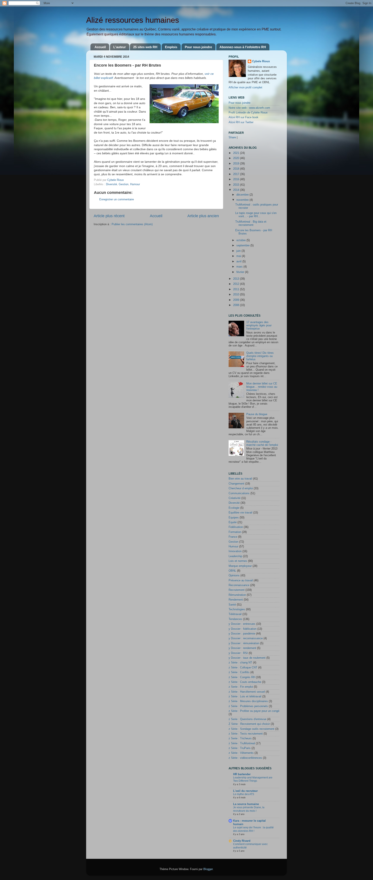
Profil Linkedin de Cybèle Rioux (248, 112)
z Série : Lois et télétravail (245, 696)
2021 (236, 153)
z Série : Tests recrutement (246, 733)
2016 (236, 179)
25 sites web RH (145, 47)
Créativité (234, 498)
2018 (236, 168)
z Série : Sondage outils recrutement (251, 728)
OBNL (232, 570)
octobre (241, 240)
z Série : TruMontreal (242, 743)
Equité (233, 522)
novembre (243, 199)
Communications (239, 493)
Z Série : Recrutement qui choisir (249, 723)
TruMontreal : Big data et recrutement (250, 223)
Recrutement (237, 589)
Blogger (208, 869)
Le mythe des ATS (243, 794)
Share (232, 137)
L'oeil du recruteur (245, 790)
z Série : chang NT (240, 662)
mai (239, 256)
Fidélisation (236, 527)
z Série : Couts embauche (245, 682)
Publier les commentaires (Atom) (132, 224)
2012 (236, 283)
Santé (232, 604)
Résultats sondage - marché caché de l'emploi (262, 443)
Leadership (235, 556)
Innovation (235, 551)
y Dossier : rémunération (244, 643)
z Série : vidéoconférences (245, 757)
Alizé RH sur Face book (243, 117)
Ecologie (234, 507)
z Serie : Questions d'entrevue (247, 719)
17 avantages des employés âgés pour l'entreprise (259, 325)
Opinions (234, 575)
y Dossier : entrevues (242, 623)
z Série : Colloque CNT (243, 667)
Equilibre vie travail (240, 512)
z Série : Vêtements (241, 752)
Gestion (123, 184)
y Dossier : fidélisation (242, 628)
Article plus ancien (203, 216)
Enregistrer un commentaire (116, 199)
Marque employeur (240, 566)
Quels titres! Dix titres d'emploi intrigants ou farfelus (260, 356)
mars (239, 266)
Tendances (235, 619)
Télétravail (235, 614)
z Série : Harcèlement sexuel (247, 691)
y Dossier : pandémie (242, 633)
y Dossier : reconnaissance (246, 638)
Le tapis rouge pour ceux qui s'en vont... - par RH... (256, 215)
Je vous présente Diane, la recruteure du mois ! (248, 809)
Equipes (234, 517)
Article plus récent (109, 216)
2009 (236, 299)
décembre (243, 194)
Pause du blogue (256, 414)
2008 (236, 305)
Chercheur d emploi (241, 488)
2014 (236, 189)
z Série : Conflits (239, 672)
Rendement (236, 599)
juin (239, 250)
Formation (235, 532)
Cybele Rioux (261, 61)
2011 (236, 289)
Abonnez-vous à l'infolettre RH (243, 47)
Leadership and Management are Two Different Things (252, 779)
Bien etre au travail (240, 478)
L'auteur (119, 47)
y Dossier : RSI (238, 653)
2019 (236, 163)
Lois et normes (238, 561)
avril (239, 261)
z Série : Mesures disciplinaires (248, 701)
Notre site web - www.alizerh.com (249, 107)
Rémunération (237, 594)
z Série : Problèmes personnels (248, 706)
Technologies (237, 609)
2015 (236, 184)
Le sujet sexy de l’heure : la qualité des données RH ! (253, 829)
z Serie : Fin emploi (241, 686)
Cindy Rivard (241, 840)
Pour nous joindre (198, 47)
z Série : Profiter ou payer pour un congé (254, 711)
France (233, 536)
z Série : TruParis (240, 748)
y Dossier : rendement (242, 648)
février (240, 272)
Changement (236, 483)
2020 (236, 158)
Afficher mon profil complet (245, 87)
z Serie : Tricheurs (240, 738)
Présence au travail (241, 580)
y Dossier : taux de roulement (247, 657)
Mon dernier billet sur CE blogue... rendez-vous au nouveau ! (261, 387)
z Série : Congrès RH (242, 677)
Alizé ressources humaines (132, 20)
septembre (243, 245)
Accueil (100, 47)
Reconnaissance (239, 585)
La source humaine (246, 804)
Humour (135, 184)
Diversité (111, 184)
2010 (236, 294)
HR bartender (242, 774)
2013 (236, 278)
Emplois (171, 47)
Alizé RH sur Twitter (241, 122)
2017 (236, 174)
